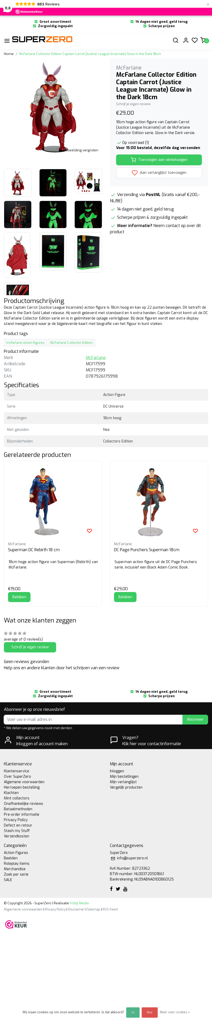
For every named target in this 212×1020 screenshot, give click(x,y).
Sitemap (93, 909)
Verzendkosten (16, 836)
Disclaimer (76, 909)
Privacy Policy (16, 819)
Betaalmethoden (18, 809)
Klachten (11, 792)
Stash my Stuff (17, 830)
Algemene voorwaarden (24, 782)
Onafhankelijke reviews (23, 803)
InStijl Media (79, 903)
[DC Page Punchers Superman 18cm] (159, 502)
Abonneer (195, 719)
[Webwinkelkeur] (16, 924)
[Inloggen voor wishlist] (89, 530)
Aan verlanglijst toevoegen (162, 172)
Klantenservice (16, 771)
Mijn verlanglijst (123, 782)
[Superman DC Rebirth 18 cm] (53, 502)
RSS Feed (110, 909)
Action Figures (16, 852)
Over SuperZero (17, 776)
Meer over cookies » (175, 1012)
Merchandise (15, 869)
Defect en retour (18, 825)
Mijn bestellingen (124, 776)
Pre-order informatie (21, 814)
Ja (132, 1012)
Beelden (11, 858)
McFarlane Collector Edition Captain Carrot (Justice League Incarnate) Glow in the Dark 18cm (90, 54)
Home (9, 54)
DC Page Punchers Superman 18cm (146, 549)
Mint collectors (16, 798)
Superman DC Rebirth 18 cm (34, 549)
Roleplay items (16, 863)
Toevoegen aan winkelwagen (162, 159)
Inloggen (117, 771)
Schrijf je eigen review (133, 104)
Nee (150, 1012)
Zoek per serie (16, 874)
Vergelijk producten (126, 787)
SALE (8, 879)
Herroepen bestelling (22, 787)
